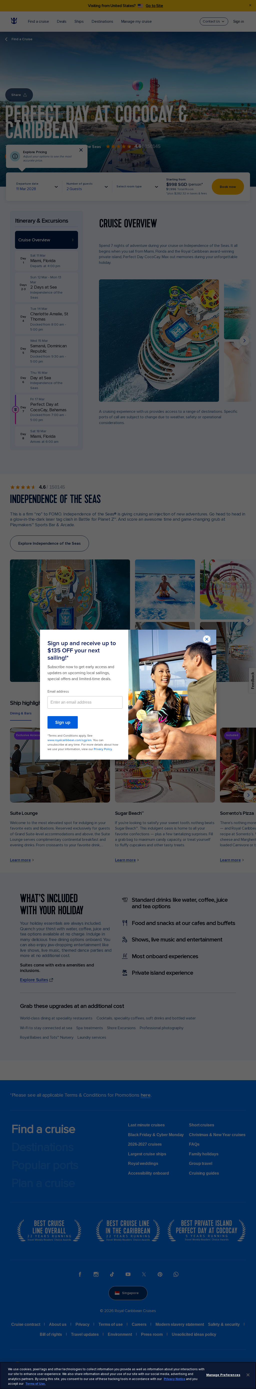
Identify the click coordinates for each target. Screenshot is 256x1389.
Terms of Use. (36, 1384)
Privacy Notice (174, 1379)
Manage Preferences (223, 1375)
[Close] (248, 1374)
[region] (128, 1375)
